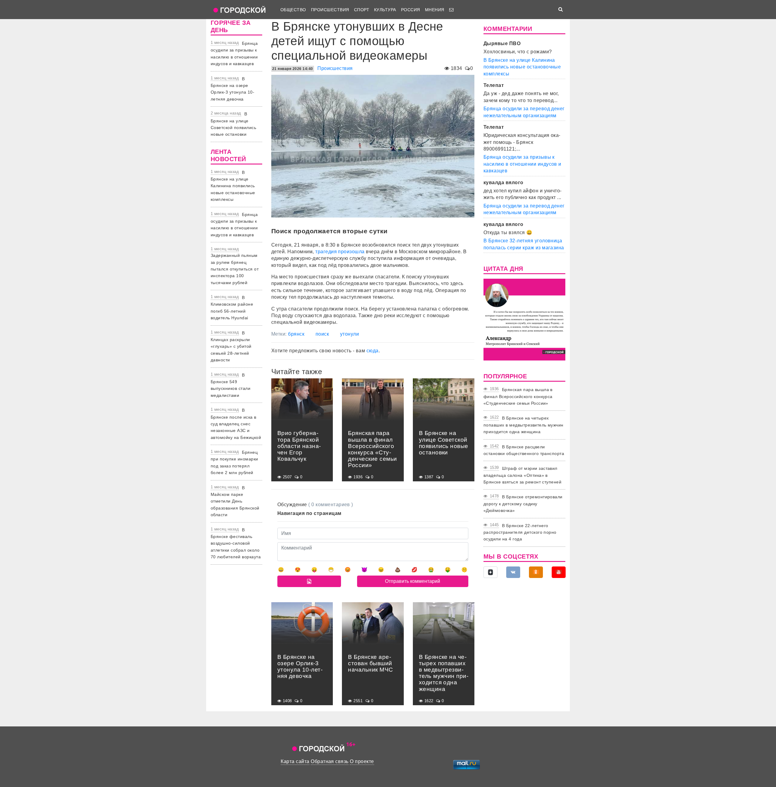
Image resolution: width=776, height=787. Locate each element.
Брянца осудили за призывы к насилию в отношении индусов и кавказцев (522, 163)
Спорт (361, 9)
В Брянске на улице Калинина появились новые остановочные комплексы (233, 186)
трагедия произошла (340, 251)
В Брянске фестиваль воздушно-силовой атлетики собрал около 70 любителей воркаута (236, 543)
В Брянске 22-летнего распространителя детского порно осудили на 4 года (520, 532)
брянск (296, 334)
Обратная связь (330, 761)
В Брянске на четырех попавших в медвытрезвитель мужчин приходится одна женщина (523, 425)
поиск (322, 334)
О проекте (362, 761)
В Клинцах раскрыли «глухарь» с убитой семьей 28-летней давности (231, 346)
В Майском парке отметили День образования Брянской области (235, 501)
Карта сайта (295, 761)
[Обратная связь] (451, 9)
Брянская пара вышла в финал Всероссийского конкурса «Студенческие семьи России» (518, 396)
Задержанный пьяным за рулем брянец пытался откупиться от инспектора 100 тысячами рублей (235, 269)
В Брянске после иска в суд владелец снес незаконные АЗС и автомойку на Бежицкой (236, 424)
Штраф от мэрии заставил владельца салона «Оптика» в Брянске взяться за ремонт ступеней (522, 475)
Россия (410, 9)
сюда (372, 350)
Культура (385, 9)
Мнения (434, 9)
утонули (349, 334)
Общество (293, 9)
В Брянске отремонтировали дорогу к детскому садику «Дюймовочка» (523, 503)
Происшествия (330, 9)
